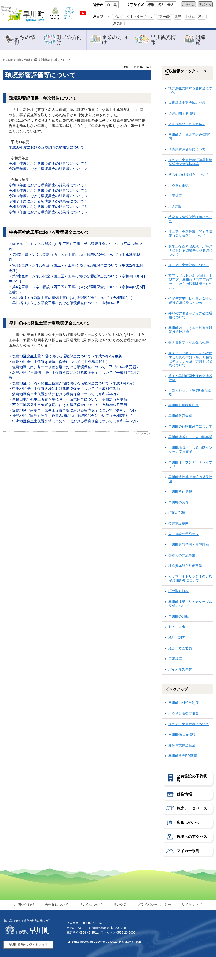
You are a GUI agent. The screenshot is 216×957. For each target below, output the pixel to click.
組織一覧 (203, 39)
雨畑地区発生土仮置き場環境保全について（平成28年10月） (60, 362)
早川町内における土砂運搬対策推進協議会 (190, 330)
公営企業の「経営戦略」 (186, 124)
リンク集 (120, 904)
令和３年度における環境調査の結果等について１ (48, 185)
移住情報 (184, 794)
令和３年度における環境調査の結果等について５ (48, 207)
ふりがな (188, 4)
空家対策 (175, 196)
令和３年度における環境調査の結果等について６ (48, 212)
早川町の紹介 (178, 502)
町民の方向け (69, 39)
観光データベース (192, 808)
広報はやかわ (188, 822)
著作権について (57, 904)
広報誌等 (175, 659)
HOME (8, 60)
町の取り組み (178, 591)
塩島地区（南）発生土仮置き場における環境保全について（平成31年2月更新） (76, 367)
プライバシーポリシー (154, 904)
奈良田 (118, 23)
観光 (177, 16)
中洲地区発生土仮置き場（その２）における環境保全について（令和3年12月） (76, 421)
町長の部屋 (176, 513)
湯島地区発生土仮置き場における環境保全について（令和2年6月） (66, 394)
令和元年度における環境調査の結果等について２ (48, 169)
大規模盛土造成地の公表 (186, 103)
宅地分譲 (164, 16)
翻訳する (205, 4)
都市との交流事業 (181, 555)
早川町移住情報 (180, 491)
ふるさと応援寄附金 (183, 713)
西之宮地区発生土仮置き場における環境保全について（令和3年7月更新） (71, 405)
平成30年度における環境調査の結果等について (46, 147)
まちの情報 (24, 39)
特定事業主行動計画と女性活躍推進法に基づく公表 (190, 300)
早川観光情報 (163, 39)
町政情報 (23, 60)
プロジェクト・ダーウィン (133, 16)
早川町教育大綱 (180, 416)
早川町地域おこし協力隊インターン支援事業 (190, 449)
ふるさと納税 (178, 185)
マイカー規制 (188, 851)
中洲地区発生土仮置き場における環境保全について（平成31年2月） (67, 389)
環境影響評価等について (186, 149)
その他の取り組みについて (188, 174)
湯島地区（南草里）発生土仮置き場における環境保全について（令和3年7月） (75, 410)
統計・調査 (176, 637)
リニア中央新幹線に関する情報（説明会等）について (190, 233)
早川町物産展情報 (181, 734)
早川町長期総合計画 (183, 405)
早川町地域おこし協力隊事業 (190, 437)
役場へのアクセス (192, 836)
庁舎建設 (175, 206)
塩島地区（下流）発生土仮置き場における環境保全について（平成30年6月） (74, 383)
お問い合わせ (24, 904)
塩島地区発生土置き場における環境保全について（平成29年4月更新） (69, 356)
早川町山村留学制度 (183, 703)
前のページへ (144, 433)
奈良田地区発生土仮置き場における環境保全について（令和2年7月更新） (71, 399)
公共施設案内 (178, 523)
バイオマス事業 (180, 669)
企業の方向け (114, 39)
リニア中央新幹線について (188, 265)
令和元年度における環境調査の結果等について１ (48, 164)
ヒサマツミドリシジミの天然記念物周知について (190, 578)
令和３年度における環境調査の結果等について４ (48, 201)
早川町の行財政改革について (190, 426)
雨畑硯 (190, 16)
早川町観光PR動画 (182, 756)
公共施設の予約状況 (183, 534)
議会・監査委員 (180, 648)
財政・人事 (176, 627)
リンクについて (91, 904)
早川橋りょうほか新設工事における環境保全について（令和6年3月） (68, 303)
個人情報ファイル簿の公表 (188, 342)
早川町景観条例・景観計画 (188, 544)
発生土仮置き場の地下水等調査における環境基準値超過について (190, 250)
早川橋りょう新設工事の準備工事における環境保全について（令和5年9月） (73, 298)
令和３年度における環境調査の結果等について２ (48, 191)
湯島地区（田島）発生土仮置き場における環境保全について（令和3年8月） (73, 416)
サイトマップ (192, 904)
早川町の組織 (178, 616)
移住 (201, 16)
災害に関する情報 (181, 113)
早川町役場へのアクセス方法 (28, 944)
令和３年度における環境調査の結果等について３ (48, 196)
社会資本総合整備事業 (185, 566)
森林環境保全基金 (181, 745)
